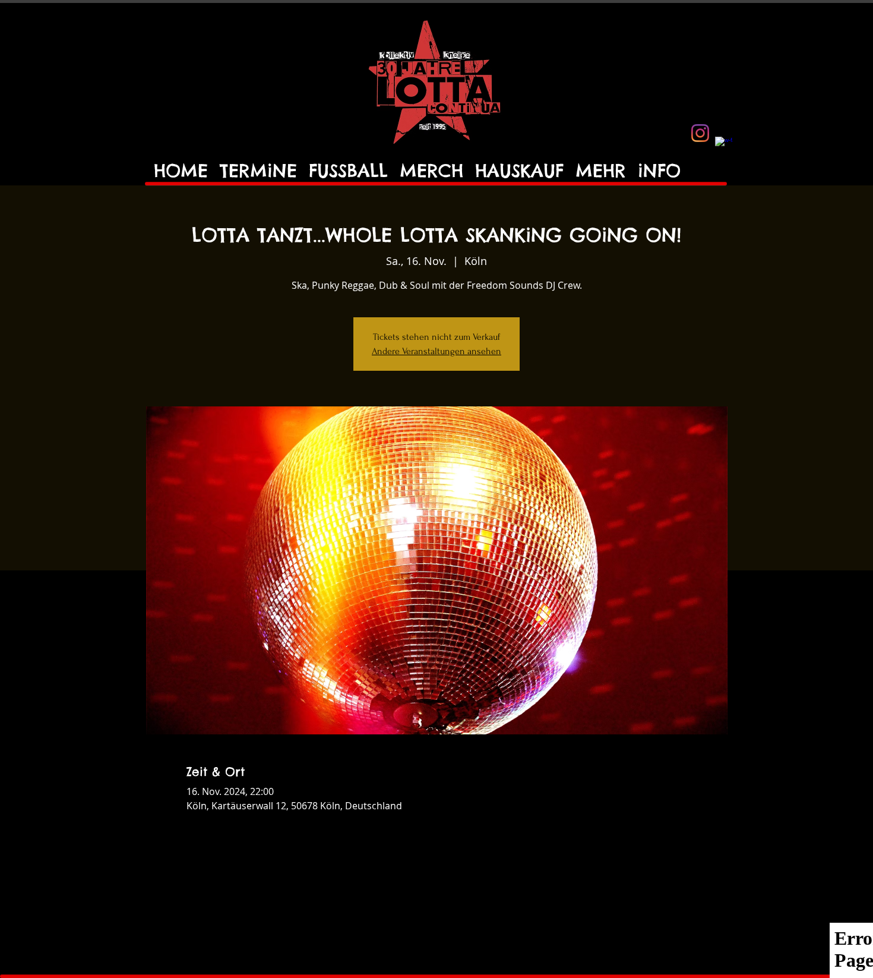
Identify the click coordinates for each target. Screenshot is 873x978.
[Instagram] (700, 133)
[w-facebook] (724, 145)
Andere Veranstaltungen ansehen (436, 351)
